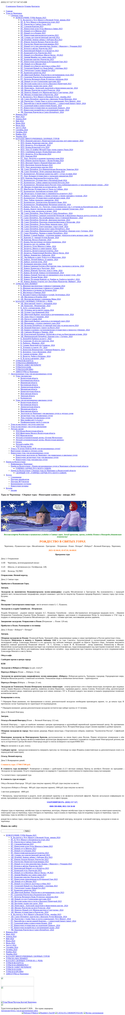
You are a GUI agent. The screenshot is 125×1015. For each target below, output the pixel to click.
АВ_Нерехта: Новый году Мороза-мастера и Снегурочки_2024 (47, 92)
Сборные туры (17, 15)
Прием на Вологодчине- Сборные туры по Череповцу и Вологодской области (43, 471)
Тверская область (28, 396)
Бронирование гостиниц (21, 484)
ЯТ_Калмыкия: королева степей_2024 (36, 264)
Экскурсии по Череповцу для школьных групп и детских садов (47, 413)
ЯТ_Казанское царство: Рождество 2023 (37, 59)
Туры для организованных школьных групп (34, 400)
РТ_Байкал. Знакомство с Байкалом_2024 (38, 255)
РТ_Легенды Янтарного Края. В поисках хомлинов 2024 (44, 79)
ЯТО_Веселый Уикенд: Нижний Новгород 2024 (41, 163)
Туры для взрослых (24, 376)
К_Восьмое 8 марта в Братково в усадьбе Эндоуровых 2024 (45, 295)
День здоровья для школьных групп (35, 418)
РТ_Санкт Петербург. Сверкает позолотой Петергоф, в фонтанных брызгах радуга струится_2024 (61, 215)
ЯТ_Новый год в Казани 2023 (33, 33)
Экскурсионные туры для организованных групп (31, 374)
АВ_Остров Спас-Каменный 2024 (35, 312)
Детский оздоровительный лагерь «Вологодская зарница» (40, 440)
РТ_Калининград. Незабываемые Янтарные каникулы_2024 (46, 204)
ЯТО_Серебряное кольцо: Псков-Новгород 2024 (41, 152)
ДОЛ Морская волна (24, 435)
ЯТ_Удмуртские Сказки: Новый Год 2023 (38, 70)
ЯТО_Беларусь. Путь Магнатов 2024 (36, 154)
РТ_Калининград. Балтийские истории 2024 (39, 191)
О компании (11, 6)
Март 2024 (20, 117)
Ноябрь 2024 (21, 134)
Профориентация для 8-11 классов (35, 422)
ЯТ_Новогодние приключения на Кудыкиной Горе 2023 (44, 62)
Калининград (26, 398)
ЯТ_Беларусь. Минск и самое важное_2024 (39, 248)
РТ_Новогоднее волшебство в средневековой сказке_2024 (45, 110)
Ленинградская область (30, 387)
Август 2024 (21, 128)
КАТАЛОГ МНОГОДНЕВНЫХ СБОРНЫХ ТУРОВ (37, 139)
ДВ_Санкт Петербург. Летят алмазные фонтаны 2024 (43, 172)
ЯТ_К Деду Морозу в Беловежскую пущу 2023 (40, 22)
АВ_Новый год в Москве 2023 (33, 64)
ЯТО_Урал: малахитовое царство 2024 (37, 167)
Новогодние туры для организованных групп (30, 453)
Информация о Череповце (21, 464)
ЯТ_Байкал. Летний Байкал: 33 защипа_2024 (39, 259)
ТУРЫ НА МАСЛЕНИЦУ (27, 284)
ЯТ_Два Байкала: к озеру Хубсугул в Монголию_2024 (43, 257)
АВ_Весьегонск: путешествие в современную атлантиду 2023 (46, 193)
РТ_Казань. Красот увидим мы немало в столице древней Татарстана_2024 (52, 209)
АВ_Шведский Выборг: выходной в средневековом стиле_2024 (47, 314)
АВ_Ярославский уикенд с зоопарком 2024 (39, 303)
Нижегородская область (30, 391)
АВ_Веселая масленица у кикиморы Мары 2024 (41, 299)
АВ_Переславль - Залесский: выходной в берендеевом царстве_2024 (49, 88)
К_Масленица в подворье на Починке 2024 (39, 290)
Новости (20, 6)
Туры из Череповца (14, 13)
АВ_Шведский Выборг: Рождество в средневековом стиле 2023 (47, 75)
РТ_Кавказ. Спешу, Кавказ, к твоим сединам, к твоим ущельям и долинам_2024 (54, 196)
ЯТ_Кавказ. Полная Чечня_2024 (34, 277)
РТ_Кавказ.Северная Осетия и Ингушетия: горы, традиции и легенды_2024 (52, 266)
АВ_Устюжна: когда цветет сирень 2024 (37, 310)
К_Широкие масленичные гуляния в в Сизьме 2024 (42, 288)
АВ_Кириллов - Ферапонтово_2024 (35, 306)
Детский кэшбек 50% (24, 444)
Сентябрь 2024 (22, 130)
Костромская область (29, 385)
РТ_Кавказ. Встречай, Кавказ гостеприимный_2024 (42, 273)
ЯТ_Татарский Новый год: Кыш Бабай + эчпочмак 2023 (44, 68)
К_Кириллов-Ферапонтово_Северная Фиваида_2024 (43, 350)
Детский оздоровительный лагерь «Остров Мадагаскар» (39, 438)
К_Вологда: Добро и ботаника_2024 (36, 356)
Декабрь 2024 (21, 136)
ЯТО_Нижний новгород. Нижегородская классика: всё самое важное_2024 (52, 141)
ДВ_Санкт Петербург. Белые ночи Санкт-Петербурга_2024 (45, 229)
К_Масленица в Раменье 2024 (33, 292)
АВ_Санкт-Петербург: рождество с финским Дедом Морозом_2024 (49, 99)
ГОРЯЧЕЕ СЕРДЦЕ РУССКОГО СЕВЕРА (33, 468)
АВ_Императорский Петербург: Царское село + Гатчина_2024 (47, 336)
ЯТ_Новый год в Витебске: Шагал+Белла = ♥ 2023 (42, 55)
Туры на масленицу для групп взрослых (27, 424)
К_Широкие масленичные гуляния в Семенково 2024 (43, 286)
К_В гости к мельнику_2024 (32, 358)
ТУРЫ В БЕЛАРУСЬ (24, 361)
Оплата (19, 442)
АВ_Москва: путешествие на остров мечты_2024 (41, 187)
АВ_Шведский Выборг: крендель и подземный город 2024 (45, 321)
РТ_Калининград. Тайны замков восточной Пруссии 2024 (45, 183)
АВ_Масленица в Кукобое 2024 (34, 297)
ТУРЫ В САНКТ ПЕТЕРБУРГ (28, 365)
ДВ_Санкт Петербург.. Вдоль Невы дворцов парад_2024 (44, 224)
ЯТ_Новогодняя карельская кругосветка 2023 (40, 35)
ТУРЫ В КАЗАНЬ (23, 367)
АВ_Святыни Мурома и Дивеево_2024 (37, 332)
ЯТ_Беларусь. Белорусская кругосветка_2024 (39, 251)
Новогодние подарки (19, 486)
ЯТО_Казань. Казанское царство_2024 (37, 143)
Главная (9, 11)
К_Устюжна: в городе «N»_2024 (34, 347)
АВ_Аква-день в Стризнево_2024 (35, 317)
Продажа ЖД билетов (20, 482)
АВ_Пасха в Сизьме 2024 (31, 319)
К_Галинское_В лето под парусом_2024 (37, 341)
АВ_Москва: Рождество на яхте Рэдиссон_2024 (40, 90)
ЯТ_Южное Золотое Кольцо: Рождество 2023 (39, 42)
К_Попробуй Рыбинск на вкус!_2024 (36, 339)
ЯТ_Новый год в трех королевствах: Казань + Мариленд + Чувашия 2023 (51, 46)
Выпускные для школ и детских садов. (27, 451)
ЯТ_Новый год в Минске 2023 (33, 31)
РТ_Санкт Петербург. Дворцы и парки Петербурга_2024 (44, 233)
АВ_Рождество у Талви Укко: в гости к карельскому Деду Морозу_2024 (51, 101)
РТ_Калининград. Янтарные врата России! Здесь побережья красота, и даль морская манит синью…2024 (64, 185)
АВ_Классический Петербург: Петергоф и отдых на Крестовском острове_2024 (54, 334)
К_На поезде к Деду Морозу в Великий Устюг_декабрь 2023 (46, 97)
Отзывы (27, 6)
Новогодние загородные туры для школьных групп (37, 457)
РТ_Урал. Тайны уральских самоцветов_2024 (39, 200)
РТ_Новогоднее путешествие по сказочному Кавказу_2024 (45, 108)
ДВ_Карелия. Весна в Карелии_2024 (36, 240)
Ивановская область (29, 383)
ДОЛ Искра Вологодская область (29, 431)
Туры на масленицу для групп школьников (29, 427)
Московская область (29, 389)
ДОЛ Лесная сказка (24, 446)
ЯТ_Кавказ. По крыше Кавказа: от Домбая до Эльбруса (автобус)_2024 (50, 279)
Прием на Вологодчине (16, 462)
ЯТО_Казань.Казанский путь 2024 (35, 147)
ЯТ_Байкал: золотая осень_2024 (34, 262)
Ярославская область (29, 394)
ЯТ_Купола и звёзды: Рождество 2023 (36, 48)
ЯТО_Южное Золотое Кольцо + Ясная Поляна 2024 (42, 161)
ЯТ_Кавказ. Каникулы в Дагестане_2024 (38, 268)
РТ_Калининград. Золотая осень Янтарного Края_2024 (44, 202)
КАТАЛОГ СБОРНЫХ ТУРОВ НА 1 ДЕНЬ (34, 301)
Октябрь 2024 (21, 132)
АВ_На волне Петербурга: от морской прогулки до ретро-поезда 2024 (50, 325)
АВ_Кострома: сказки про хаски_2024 (36, 86)
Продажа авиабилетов (20, 479)
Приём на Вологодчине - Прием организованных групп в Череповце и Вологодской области (49, 466)
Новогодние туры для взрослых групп (32, 460)
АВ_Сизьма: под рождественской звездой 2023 (40, 37)
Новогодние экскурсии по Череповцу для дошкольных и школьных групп (47, 455)
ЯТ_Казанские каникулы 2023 (33, 73)
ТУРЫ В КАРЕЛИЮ (24, 369)
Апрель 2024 (21, 119)
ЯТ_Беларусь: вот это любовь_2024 (35, 244)
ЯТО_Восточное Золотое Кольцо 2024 (36, 165)
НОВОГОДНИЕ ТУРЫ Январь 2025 (31, 18)
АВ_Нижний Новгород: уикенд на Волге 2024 (40, 328)
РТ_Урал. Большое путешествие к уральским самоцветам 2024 (47, 176)
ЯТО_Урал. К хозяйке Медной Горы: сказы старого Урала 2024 (47, 150)
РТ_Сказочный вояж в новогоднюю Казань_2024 (41, 106)
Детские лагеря (17, 429)
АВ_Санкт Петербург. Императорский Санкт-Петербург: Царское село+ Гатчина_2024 (57, 231)
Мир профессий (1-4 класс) (32, 420)
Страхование (16, 477)
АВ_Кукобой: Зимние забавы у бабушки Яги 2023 (41, 40)
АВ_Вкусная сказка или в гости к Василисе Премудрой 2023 (46, 84)
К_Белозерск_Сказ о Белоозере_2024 (36, 352)
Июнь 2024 (20, 123)
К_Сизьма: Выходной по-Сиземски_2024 (38, 345)
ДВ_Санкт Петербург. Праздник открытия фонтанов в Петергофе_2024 (50, 222)
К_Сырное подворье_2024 (31, 354)
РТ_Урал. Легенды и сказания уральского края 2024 (42, 158)
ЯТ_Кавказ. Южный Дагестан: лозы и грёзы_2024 (41, 270)
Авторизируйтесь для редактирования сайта (19, 1011)
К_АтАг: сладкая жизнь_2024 (33, 308)
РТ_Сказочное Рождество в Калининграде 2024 (40, 77)
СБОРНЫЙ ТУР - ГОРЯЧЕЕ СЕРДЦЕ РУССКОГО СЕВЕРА (41, 473)
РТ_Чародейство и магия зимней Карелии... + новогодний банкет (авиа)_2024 (53, 103)
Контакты (35, 6)
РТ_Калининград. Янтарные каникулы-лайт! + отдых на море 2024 (49, 174)
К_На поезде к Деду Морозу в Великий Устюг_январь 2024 (45, 20)
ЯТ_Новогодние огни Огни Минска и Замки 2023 (41, 29)
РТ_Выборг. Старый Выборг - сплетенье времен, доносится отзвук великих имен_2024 (57, 235)
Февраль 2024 (21, 114)
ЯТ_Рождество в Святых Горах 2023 (36, 24)
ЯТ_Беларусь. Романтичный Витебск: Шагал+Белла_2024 (45, 253)
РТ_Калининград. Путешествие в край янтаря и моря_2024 (45, 198)
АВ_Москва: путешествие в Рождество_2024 (39, 95)
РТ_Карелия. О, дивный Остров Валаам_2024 (40, 237)
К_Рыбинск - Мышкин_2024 (32, 343)
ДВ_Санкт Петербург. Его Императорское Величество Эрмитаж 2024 (49, 169)
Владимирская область (30, 380)
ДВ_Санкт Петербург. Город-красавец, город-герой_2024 (44, 226)
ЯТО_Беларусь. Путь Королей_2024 (36, 145)
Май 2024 (20, 121)
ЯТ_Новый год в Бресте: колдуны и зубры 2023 (40, 66)
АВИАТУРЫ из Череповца (27, 372)
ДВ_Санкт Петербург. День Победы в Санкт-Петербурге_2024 (47, 213)
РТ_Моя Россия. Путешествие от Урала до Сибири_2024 (44, 189)
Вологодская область (29, 378)
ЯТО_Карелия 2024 (29, 156)
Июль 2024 (20, 125)
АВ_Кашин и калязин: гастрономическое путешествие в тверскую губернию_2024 (55, 330)
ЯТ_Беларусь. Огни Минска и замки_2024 (38, 246)
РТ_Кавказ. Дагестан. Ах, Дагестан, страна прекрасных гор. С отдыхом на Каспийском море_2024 (62, 207)
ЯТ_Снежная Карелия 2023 (32, 26)
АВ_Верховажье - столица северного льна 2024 (40, 323)
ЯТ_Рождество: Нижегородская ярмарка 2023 (40, 44)
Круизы (9, 488)
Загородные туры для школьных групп (37, 416)
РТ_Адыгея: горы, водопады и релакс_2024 (39, 211)
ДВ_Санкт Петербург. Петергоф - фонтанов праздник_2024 (45, 220)
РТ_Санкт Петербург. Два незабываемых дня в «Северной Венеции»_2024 (52, 218)
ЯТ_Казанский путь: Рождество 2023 (36, 53)
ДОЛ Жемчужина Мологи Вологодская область (35, 433)
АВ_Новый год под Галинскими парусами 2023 (41, 81)
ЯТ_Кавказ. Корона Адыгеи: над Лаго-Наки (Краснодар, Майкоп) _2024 (51, 281)
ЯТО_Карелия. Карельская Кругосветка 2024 (39, 178)
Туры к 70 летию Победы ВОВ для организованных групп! (35, 449)
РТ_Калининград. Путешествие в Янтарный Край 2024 (44, 180)
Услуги (9, 475)
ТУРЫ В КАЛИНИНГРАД (27, 363)
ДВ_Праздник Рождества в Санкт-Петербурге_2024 (42, 112)
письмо (14, 490)
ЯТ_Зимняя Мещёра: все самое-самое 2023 (38, 57)
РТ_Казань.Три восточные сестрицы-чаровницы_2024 (43, 242)
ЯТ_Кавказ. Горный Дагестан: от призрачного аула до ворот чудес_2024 (51, 275)
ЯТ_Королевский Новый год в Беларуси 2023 (40, 51)
